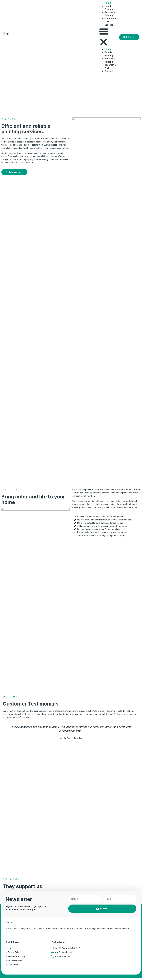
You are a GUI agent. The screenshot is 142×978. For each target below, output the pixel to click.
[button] (104, 37)
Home (107, 49)
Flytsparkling (13, 156)
